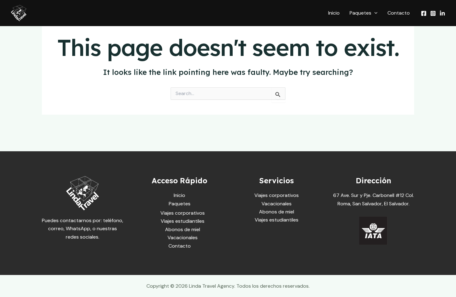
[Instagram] (433, 13)
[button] (374, 13)
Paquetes (360, 13)
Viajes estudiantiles (182, 221)
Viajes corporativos (182, 213)
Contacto (398, 13)
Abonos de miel (182, 229)
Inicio (334, 13)
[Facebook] (424, 13)
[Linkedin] (442, 13)
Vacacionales (183, 237)
